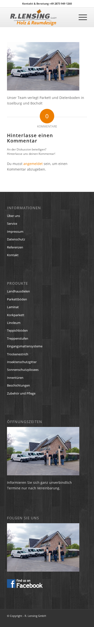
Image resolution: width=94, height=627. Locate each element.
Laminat (13, 307)
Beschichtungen (18, 385)
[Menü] (80, 17)
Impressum (15, 231)
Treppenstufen (17, 338)
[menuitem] (80, 17)
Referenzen (15, 247)
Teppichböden (17, 330)
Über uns (13, 216)
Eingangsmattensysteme (24, 346)
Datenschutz (16, 239)
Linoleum (13, 323)
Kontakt (13, 255)
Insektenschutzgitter (22, 362)
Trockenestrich (17, 354)
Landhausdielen (18, 291)
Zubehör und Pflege (21, 393)
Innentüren (15, 377)
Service (12, 223)
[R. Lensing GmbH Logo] (39, 17)
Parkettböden (17, 299)
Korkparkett (15, 315)
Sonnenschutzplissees (23, 369)
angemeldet (33, 163)
